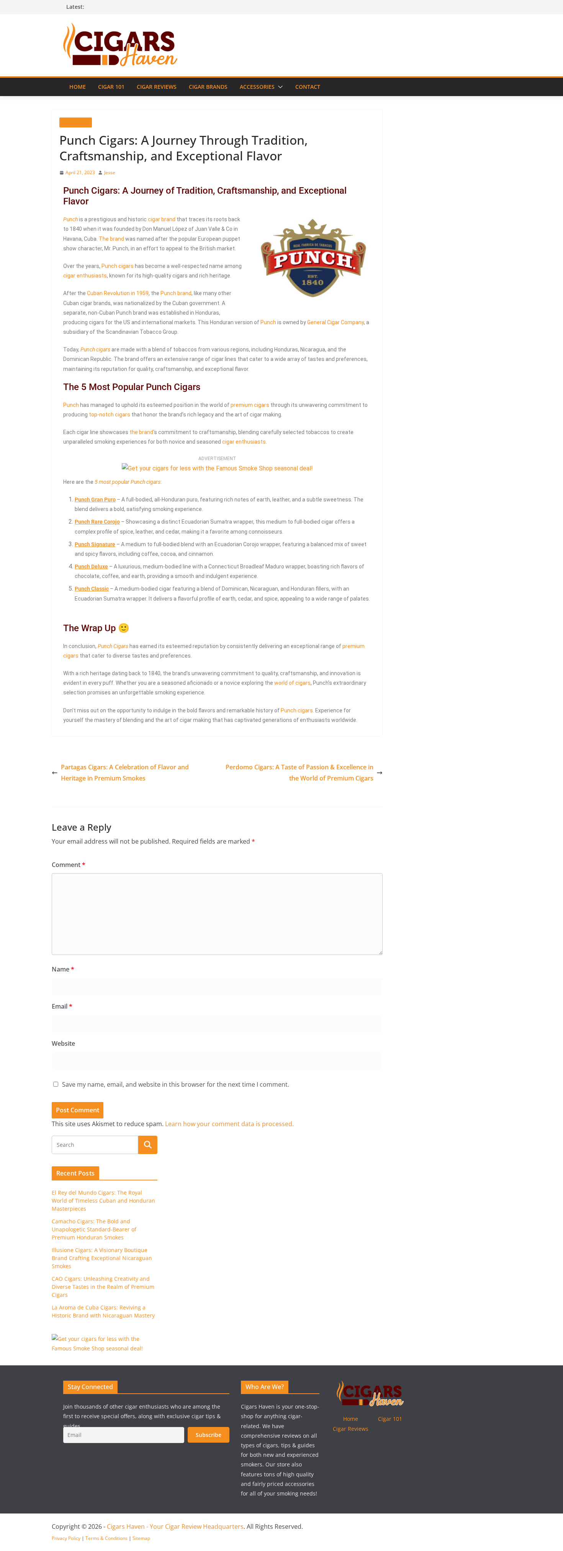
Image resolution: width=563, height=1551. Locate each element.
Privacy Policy (66, 1538)
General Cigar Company (335, 322)
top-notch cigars (109, 414)
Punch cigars (117, 266)
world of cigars (292, 683)
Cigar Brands (208, 86)
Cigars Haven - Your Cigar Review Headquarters (175, 1526)
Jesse (109, 172)
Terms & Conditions (106, 1538)
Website (63, 1043)
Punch (70, 219)
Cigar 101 (111, 86)
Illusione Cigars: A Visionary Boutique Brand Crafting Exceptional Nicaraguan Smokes (102, 1258)
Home (77, 86)
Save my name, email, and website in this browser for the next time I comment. (175, 1084)
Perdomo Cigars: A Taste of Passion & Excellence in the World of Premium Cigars (299, 772)
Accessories (257, 86)
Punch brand (175, 293)
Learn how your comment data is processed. (229, 1124)
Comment (68, 864)
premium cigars (250, 405)
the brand (141, 432)
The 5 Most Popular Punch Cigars (131, 387)
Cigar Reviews (157, 86)
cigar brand (161, 219)
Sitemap (141, 1538)
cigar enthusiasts (85, 276)
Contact (307, 86)
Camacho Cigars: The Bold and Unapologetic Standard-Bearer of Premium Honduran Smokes (94, 1229)
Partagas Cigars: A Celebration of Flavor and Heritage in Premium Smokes (125, 772)
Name (63, 969)
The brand (111, 239)
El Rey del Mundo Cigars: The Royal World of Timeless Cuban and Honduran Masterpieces (103, 1200)
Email (62, 1006)
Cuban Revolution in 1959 (118, 293)
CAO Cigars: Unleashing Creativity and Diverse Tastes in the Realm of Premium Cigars (103, 1286)
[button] (279, 87)
